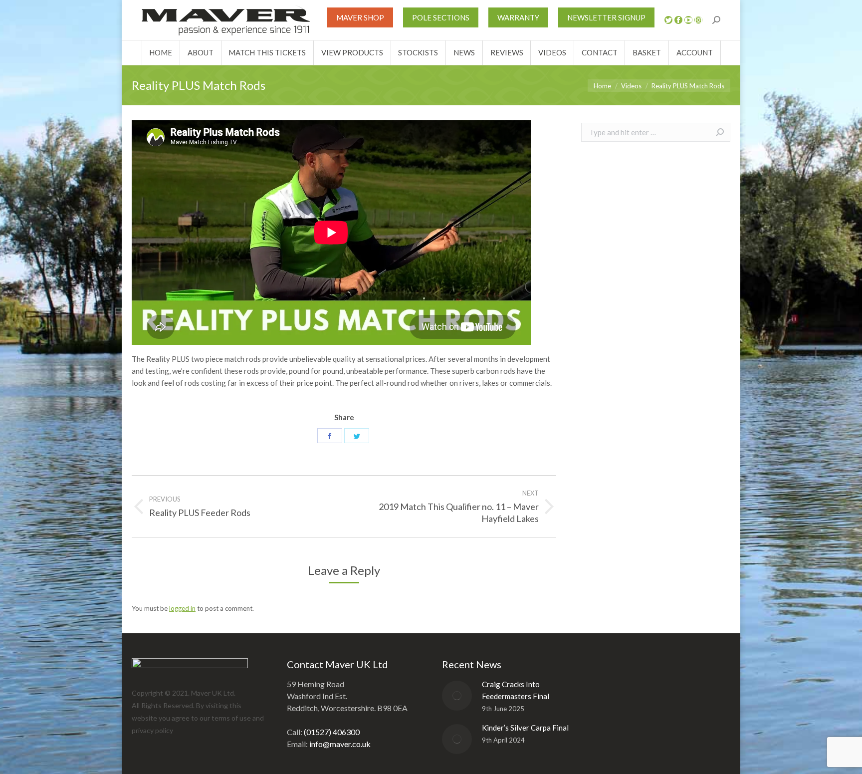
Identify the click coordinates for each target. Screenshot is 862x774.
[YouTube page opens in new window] (688, 20)
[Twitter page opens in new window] (668, 20)
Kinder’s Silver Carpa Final (525, 727)
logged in (182, 608)
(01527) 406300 (332, 732)
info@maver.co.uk (340, 744)
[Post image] (457, 696)
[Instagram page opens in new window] (698, 20)
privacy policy (152, 730)
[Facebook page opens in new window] (678, 20)
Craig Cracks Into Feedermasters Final (515, 690)
